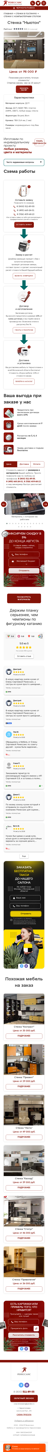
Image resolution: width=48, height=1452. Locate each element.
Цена (8, 464)
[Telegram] (22, 966)
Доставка (24, 464)
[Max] (26, 966)
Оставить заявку (24, 224)
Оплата (36, 464)
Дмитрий (17, 700)
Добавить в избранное (24, 1421)
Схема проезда (24, 1415)
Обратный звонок (24, 1398)
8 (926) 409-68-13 (25, 214)
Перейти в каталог (24, 381)
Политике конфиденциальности (24, 921)
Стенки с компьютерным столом (22, 17)
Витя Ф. (16, 826)
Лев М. (16, 732)
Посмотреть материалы (24, 598)
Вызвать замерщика (24, 276)
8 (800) (24, 1392)
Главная (8, 14)
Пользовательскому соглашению (24, 923)
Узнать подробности (39, 142)
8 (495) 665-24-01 (25, 210)
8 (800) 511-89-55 (25, 206)
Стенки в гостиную (26, 14)
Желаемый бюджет (25, 561)
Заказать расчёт (24, 89)
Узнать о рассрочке (24, 330)
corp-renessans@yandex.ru (24, 1404)
